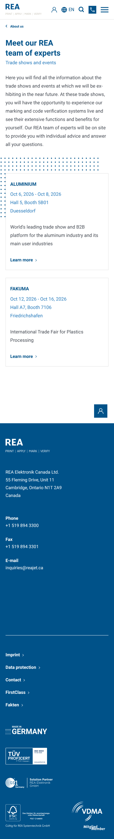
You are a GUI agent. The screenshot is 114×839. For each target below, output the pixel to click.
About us (16, 26)
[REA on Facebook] (32, 596)
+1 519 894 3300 (22, 525)
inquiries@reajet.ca (24, 567)
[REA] (24, 9)
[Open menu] (104, 10)
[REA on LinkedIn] (10, 596)
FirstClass (15, 692)
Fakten (12, 704)
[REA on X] (54, 596)
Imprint (13, 654)
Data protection (21, 667)
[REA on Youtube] (12, 615)
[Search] (81, 9)
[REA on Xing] (76, 596)
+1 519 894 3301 (22, 546)
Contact (13, 679)
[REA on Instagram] (98, 596)
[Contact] (100, 411)
